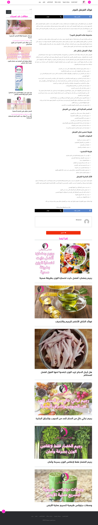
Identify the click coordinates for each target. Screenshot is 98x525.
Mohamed (78, 220)
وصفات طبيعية (66, 2)
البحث (30, 9)
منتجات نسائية (58, 2)
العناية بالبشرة (74, 2)
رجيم (40, 2)
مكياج (44, 2)
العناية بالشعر (50, 2)
